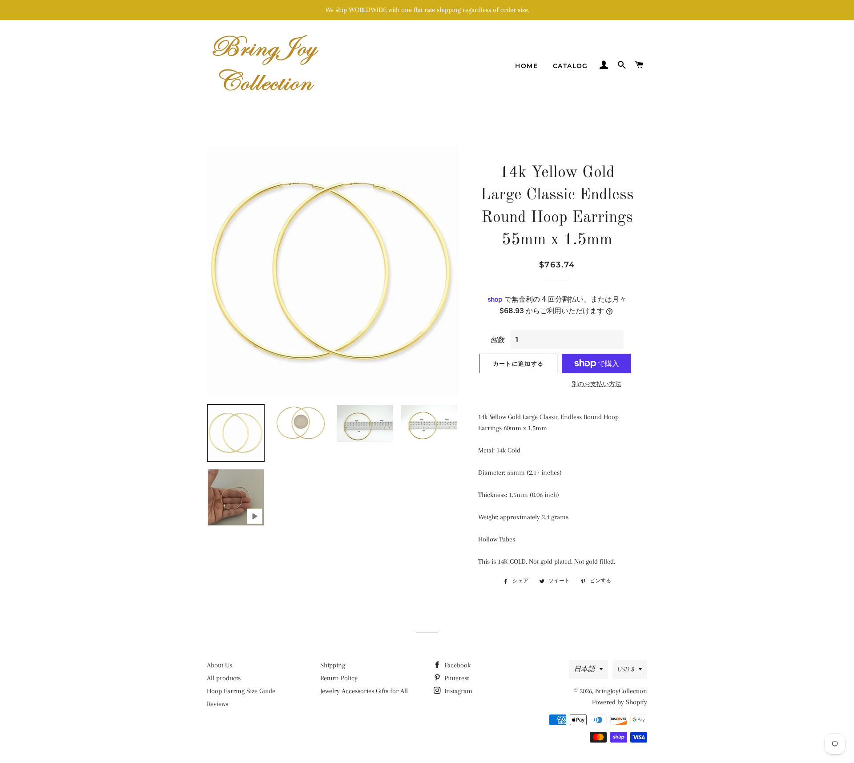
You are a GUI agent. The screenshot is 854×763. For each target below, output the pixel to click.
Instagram (457, 691)
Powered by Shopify (619, 702)
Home (526, 66)
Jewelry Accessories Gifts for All (364, 691)
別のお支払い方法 (596, 384)
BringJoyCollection (621, 691)
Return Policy (339, 678)
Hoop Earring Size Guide (241, 691)
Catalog (570, 66)
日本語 (584, 669)
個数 (497, 340)
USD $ (625, 669)
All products (224, 678)
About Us (219, 665)
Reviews (217, 704)
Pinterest (456, 678)
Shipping (332, 665)
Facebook (457, 665)
